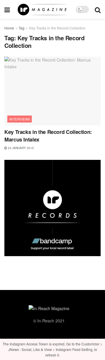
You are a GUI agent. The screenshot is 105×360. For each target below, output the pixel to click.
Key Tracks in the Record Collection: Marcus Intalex (48, 135)
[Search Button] (98, 9)
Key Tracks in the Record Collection (57, 27)
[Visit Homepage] (43, 9)
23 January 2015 (20, 148)
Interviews (19, 119)
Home (9, 27)
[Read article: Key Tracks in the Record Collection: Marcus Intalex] (52, 91)
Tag (21, 27)
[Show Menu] (7, 9)
